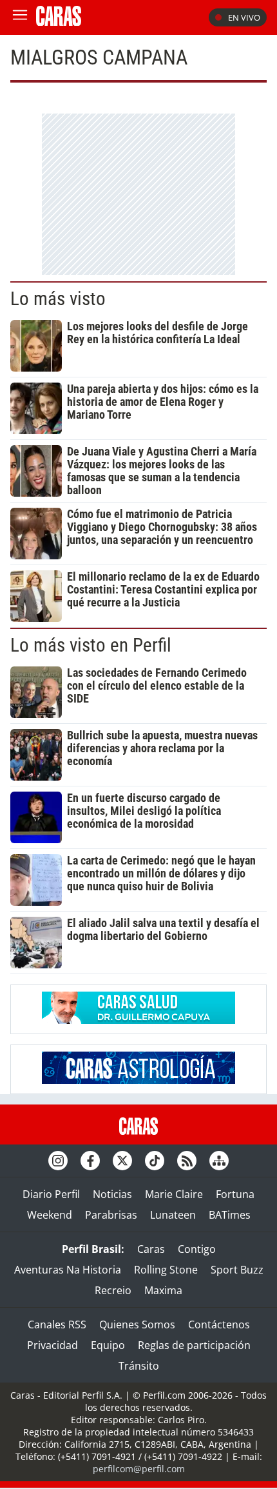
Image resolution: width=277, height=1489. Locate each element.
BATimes (230, 1215)
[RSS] (186, 1160)
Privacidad (52, 1345)
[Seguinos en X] (122, 1160)
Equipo (108, 1345)
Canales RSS (57, 1324)
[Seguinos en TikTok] (154, 1160)
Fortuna (235, 1194)
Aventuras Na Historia (67, 1270)
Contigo (197, 1249)
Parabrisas (111, 1215)
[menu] (20, 17)
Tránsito (139, 1366)
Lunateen (173, 1215)
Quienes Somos (137, 1324)
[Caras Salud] (138, 1020)
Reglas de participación (194, 1345)
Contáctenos (219, 1324)
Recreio (113, 1290)
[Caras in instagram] (58, 1160)
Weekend (49, 1215)
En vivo (244, 17)
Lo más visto (58, 299)
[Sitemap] (219, 1160)
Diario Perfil (51, 1194)
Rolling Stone (166, 1270)
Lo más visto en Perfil (90, 645)
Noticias (112, 1194)
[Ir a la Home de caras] (58, 22)
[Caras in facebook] (90, 1160)
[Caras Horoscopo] (138, 1080)
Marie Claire (174, 1194)
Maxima (163, 1290)
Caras (151, 1249)
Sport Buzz (237, 1270)
